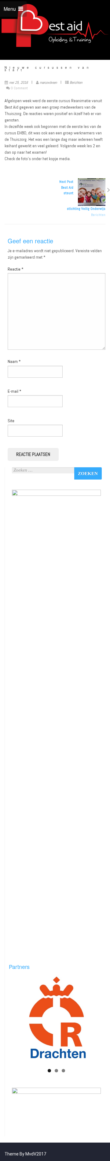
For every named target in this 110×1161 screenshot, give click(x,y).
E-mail (14, 391)
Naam (14, 361)
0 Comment (19, 88)
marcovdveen (48, 82)
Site (11, 420)
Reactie (16, 269)
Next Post (82, 195)
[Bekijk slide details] (56, 1019)
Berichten (76, 82)
